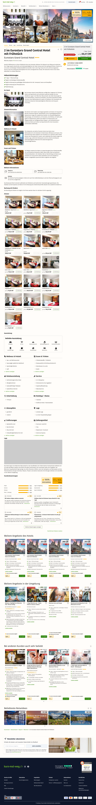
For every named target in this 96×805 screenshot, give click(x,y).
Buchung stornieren (8, 782)
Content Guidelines (83, 785)
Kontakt (6, 780)
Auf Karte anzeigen (18, 60)
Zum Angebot (22, 575)
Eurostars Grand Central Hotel (11, 559)
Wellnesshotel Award (38, 782)
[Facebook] (28, 767)
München (26, 729)
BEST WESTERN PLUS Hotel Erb (11, 606)
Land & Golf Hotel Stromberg (77, 669)
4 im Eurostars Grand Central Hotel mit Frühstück (34, 556)
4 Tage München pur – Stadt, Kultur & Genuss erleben (34, 603)
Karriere (65, 780)
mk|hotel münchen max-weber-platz (78, 606)
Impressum (81, 782)
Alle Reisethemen (38, 785)
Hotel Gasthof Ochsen (9, 667)
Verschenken (71, 58)
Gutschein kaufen (71, 2)
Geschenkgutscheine (23, 780)
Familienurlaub (32, 6)
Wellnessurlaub (6, 6)
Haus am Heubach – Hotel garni (55, 669)
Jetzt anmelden (36, 746)
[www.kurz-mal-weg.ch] (9, 2)
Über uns (66, 782)
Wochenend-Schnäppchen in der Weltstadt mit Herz (79, 603)
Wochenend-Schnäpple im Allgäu (13, 665)
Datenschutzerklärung (16, 752)
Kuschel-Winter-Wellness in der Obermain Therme (57, 666)
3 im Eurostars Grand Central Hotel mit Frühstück (12, 556)
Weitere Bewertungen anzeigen (33, 527)
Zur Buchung (37, 212)
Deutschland (14, 729)
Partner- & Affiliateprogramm (55, 782)
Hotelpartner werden (53, 780)
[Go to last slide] (88, 708)
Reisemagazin (37, 780)
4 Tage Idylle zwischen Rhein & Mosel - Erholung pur (79, 666)
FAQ (5, 785)
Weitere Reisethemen (44, 6)
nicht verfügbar (18, 212)
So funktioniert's (67, 785)
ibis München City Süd (31, 606)
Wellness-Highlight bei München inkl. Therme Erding (13, 603)
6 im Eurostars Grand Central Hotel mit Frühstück (78, 556)
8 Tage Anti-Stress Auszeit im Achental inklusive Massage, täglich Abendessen (34, 667)
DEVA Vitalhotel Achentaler (32, 670)
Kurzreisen (7, 729)
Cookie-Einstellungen (9, 788)
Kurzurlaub (15, 6)
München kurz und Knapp (55, 603)
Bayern (21, 729)
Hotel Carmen (52, 605)
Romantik (23, 6)
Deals (53, 6)
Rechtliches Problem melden (54, 531)
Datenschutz (81, 780)
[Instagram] (25, 767)
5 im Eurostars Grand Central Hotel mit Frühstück (56, 556)
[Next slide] (91, 708)
